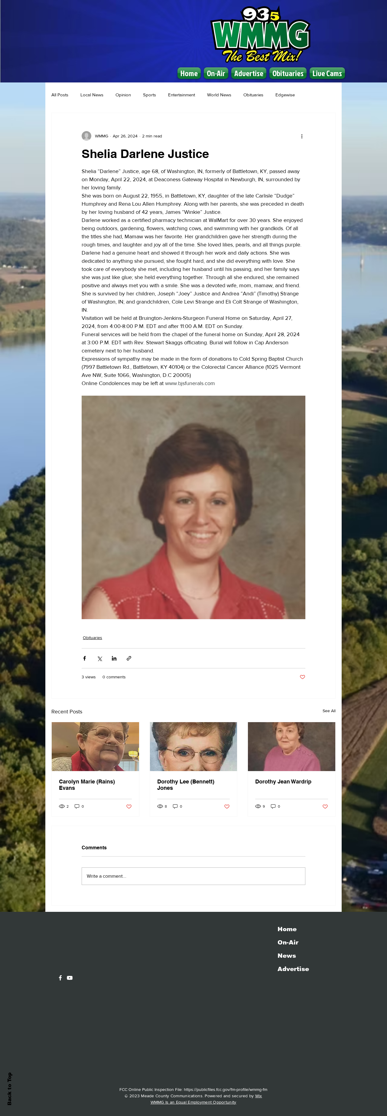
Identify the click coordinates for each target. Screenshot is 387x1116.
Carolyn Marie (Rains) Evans (87, 784)
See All (329, 710)
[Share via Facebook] (84, 658)
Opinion (123, 94)
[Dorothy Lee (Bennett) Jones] (193, 746)
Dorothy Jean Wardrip (283, 781)
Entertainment (181, 94)
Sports (149, 94)
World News (219, 94)
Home (287, 929)
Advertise (293, 969)
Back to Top (9, 1089)
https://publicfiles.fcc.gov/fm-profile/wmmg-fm (225, 1089)
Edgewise (285, 94)
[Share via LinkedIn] (114, 658)
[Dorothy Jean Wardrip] (291, 746)
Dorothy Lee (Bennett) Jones (185, 784)
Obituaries (253, 94)
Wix (258, 1095)
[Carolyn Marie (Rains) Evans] (95, 746)
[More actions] (301, 136)
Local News (91, 94)
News (287, 955)
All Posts (59, 94)
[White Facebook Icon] (60, 977)
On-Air (288, 942)
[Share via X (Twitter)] (99, 658)
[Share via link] (129, 658)
